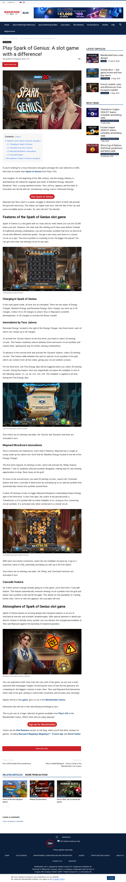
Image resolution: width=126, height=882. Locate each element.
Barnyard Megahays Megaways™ (35, 734)
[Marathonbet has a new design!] (92, 58)
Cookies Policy (59, 879)
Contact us (11, 2)
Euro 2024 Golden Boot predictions (17, 763)
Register (72, 861)
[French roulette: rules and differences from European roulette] (92, 87)
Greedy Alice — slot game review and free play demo (111, 72)
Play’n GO (63, 713)
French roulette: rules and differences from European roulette (111, 87)
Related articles (13, 774)
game (25, 700)
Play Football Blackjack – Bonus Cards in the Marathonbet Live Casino (63, 764)
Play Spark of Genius (42, 196)
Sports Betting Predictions (24, 25)
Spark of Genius (33, 171)
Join (4, 2)
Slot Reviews (78, 25)
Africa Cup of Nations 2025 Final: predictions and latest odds (111, 148)
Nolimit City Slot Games (38, 799)
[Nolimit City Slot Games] (42, 788)
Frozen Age (57, 734)
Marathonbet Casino (55, 700)
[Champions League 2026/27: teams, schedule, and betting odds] (92, 112)
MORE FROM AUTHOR (36, 774)
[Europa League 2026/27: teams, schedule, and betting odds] (92, 130)
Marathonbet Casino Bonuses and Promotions (52, 855)
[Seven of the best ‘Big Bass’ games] (15, 788)
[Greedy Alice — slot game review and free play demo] (92, 73)
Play (113, 25)
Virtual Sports (93, 25)
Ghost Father (74, 734)
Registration (9, 31)
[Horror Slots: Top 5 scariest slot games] (69, 788)
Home (6, 25)
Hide (18, 137)
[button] (120, 25)
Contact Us (57, 861)
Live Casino (65, 25)
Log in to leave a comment (13, 821)
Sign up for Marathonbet (42, 724)
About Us (120, 855)
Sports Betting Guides (48, 25)
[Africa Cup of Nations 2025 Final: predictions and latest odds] (92, 148)
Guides (105, 25)
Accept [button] (110, 878)
